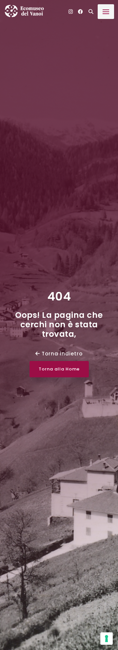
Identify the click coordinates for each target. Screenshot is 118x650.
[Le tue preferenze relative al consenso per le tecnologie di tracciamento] (106, 638)
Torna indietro (61, 353)
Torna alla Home (59, 369)
